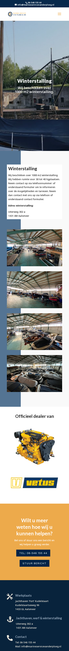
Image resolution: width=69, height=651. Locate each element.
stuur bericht (34, 563)
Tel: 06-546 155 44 (33, 553)
